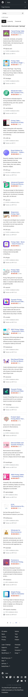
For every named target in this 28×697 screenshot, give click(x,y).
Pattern (17, 639)
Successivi (20, 622)
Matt (4, 661)
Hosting (4, 637)
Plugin (16, 637)
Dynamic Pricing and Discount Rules (17, 390)
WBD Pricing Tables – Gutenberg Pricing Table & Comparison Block (17, 475)
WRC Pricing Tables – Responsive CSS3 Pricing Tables (17, 330)
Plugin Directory (6, 7)
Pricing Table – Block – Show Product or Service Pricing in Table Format (17, 243)
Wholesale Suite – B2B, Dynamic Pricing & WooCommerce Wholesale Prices (18, 91)
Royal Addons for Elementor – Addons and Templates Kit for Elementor (17, 151)
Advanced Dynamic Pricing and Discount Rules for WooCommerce (17, 183)
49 (16, 622)
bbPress (5, 663)
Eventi (16, 647)
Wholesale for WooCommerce (16, 531)
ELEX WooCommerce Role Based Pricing (18, 505)
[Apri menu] (25, 2)
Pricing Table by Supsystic (15, 270)
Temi (16, 634)
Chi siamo (4, 631)
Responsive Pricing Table (15, 213)
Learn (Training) (6, 644)
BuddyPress (6, 666)
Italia (6, 673)
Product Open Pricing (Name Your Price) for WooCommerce (17, 418)
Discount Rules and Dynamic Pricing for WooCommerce (17, 443)
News (3, 634)
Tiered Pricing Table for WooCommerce (17, 32)
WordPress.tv (6, 653)
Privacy (4, 639)
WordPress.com (7, 658)
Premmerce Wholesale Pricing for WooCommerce (17, 561)
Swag (17, 653)
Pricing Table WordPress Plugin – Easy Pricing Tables (17, 62)
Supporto (4, 647)
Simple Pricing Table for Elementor (17, 593)
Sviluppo (4, 650)
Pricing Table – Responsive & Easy (17, 121)
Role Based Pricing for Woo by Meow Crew (17, 360)
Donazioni (18, 650)
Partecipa (17, 644)
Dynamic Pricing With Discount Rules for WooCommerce (17, 300)
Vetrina (17, 631)
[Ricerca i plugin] (22, 13)
